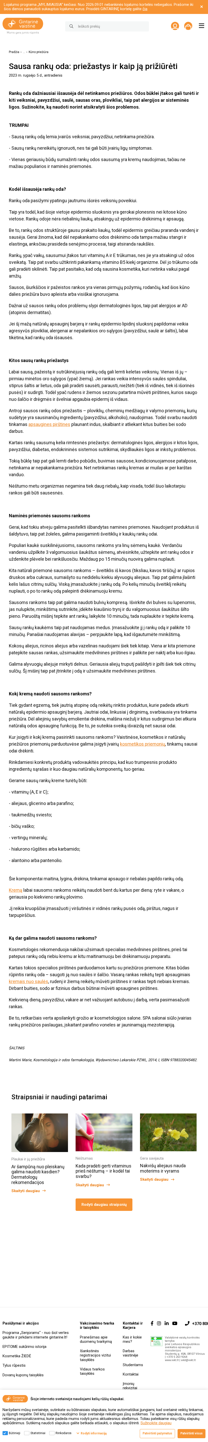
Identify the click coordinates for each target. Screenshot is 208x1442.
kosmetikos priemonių (142, 744)
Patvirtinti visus (191, 1433)
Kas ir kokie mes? (132, 1339)
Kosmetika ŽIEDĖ (17, 1356)
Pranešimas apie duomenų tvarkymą (96, 1339)
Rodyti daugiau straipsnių (104, 1204)
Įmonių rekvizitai (130, 1385)
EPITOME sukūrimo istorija (24, 1346)
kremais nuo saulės (28, 981)
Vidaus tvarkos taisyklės (92, 1371)
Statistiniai (37, 1433)
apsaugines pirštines (49, 424)
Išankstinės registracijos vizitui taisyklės (95, 1355)
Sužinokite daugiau (156, 1423)
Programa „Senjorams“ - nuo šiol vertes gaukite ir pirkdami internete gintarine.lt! (36, 1334)
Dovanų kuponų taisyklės (23, 1375)
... (24, 52)
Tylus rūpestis (14, 1365)
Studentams (133, 1365)
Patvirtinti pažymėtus (157, 1433)
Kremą (15, 890)
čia (145, 9)
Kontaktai (130, 1374)
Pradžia (14, 52)
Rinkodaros (64, 1433)
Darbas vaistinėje (130, 1353)
